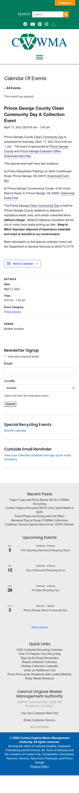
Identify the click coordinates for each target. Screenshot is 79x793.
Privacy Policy (39, 766)
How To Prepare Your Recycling (39, 653)
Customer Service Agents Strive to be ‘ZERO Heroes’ (39, 524)
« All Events (12, 88)
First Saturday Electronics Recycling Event (45, 550)
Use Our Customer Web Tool (39, 713)
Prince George (12, 311)
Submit (10, 404)
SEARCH (24, 14)
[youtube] (32, 24)
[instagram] (46, 24)
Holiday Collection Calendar (39, 666)
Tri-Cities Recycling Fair (45, 590)
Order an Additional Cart (39, 670)
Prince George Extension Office (40, 151)
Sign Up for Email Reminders (40, 658)
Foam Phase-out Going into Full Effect (39, 516)
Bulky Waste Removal (39, 678)
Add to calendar (23, 263)
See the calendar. (15, 430)
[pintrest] (40, 24)
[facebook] (25, 24)
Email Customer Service (39, 720)
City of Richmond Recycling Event (45, 570)
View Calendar (39, 627)
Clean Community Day (48, 137)
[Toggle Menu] (39, 57)
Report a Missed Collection (39, 662)
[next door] (53, 24)
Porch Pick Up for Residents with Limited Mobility (39, 674)
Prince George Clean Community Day (45, 610)
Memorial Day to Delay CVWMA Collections (39, 520)
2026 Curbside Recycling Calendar (39, 649)
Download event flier (17, 156)
